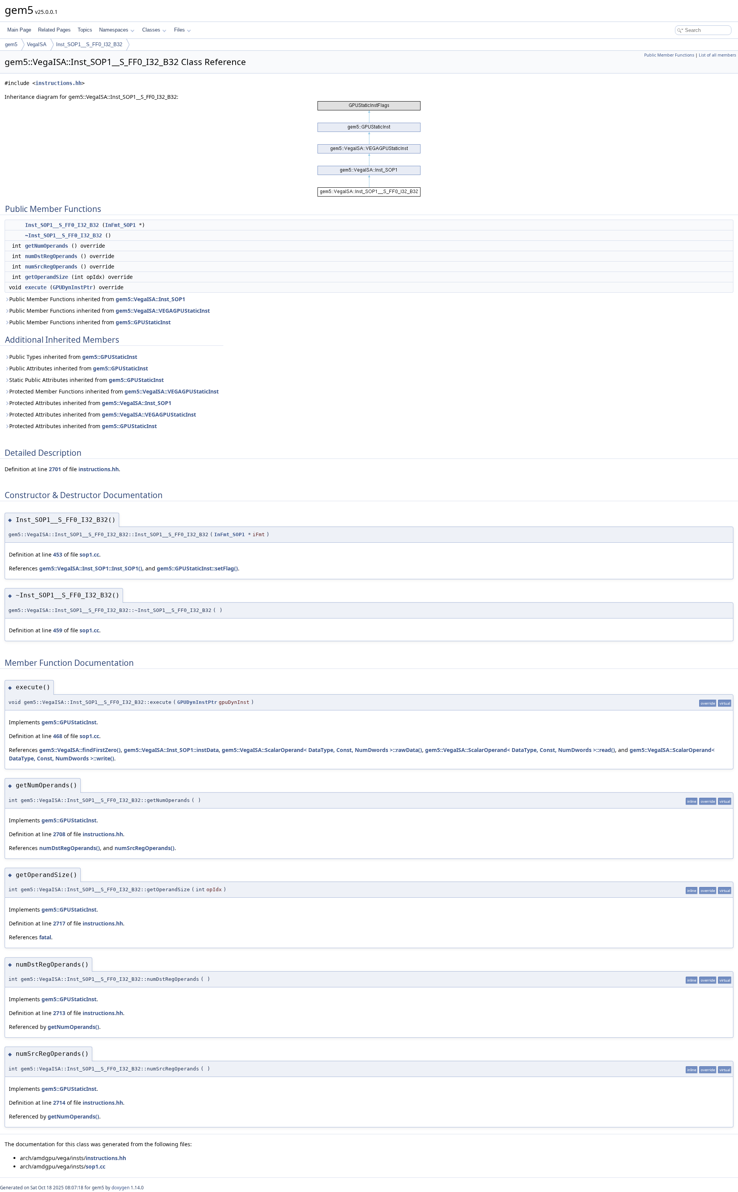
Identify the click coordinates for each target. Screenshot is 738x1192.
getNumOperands (46, 246)
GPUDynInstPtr (73, 287)
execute (36, 287)
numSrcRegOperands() (145, 848)
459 (57, 630)
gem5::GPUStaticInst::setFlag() (197, 568)
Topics (85, 30)
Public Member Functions (669, 55)
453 (57, 554)
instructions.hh (58, 83)
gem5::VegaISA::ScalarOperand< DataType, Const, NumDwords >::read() (520, 750)
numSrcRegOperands (51, 266)
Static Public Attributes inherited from (86, 379)
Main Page (19, 30)
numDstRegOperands (51, 256)
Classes (151, 30)
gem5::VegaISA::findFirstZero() (80, 750)
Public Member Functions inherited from (97, 299)
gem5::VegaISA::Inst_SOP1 (150, 299)
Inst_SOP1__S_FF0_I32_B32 (89, 44)
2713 (59, 1013)
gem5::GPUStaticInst (143, 322)
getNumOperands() (73, 1026)
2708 (59, 834)
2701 (55, 469)
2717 (59, 923)
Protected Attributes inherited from (90, 403)
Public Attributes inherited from (78, 368)
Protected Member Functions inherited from (114, 391)
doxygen (120, 1187)
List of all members (717, 55)
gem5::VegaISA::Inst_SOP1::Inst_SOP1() (90, 568)
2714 (59, 1102)
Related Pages (54, 30)
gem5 (11, 44)
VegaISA (37, 44)
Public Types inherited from (73, 356)
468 (57, 736)
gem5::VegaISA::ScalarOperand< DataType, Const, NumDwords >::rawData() (322, 750)
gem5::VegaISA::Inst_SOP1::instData (171, 750)
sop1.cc (89, 554)
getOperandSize (46, 277)
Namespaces (113, 30)
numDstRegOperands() (69, 848)
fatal (45, 937)
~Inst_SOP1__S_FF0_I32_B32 (63, 235)
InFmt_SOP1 (120, 225)
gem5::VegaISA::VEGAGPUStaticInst (163, 310)
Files (179, 30)
